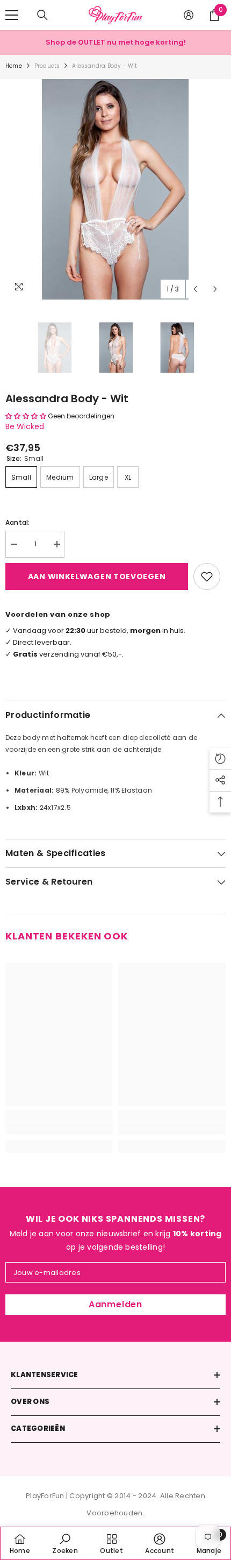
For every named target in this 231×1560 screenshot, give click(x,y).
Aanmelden (115, 1304)
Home (13, 66)
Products (47, 66)
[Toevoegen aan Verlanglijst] (206, 576)
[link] (59, 1129)
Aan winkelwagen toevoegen (97, 576)
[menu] (11, 15)
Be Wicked (24, 426)
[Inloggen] (188, 15)
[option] (115, 189)
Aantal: (17, 522)
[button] (195, 289)
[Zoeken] (42, 15)
